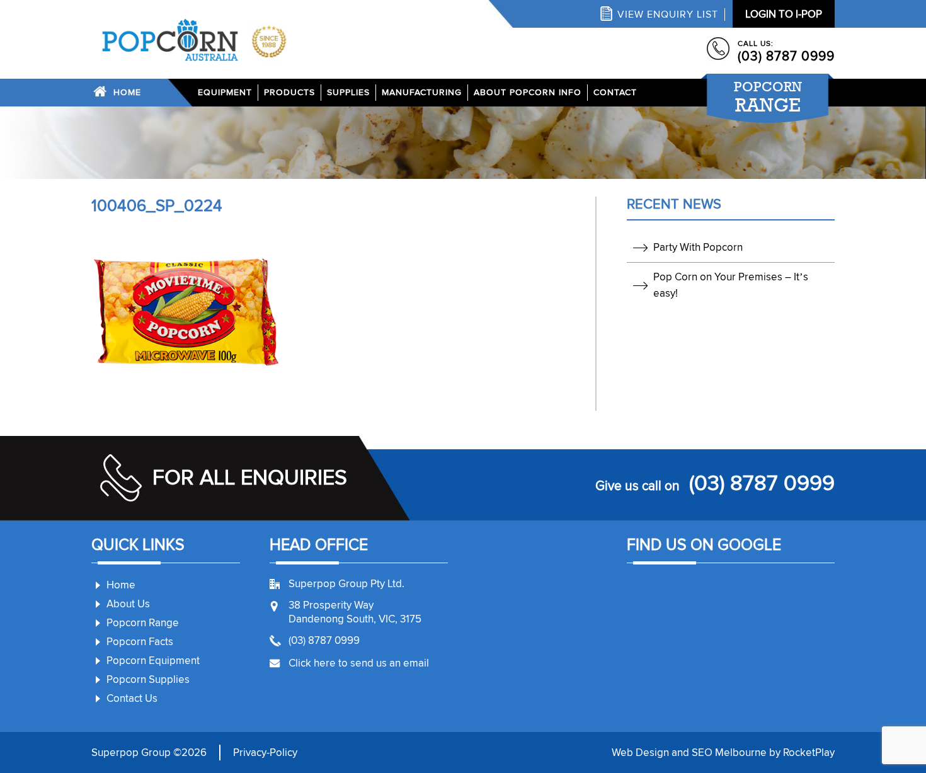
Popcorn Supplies (148, 679)
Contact (615, 92)
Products (289, 92)
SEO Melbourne (729, 752)
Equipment (225, 92)
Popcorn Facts (139, 641)
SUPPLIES (348, 92)
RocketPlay (809, 752)
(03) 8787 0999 (786, 56)
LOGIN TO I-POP (783, 14)
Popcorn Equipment (153, 660)
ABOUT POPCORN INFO (527, 92)
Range (768, 97)
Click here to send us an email (359, 663)
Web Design (640, 752)
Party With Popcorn (698, 247)
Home (127, 92)
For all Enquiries (249, 478)
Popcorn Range (142, 622)
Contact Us (131, 698)
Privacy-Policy (265, 752)
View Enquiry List (667, 14)
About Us (128, 603)
